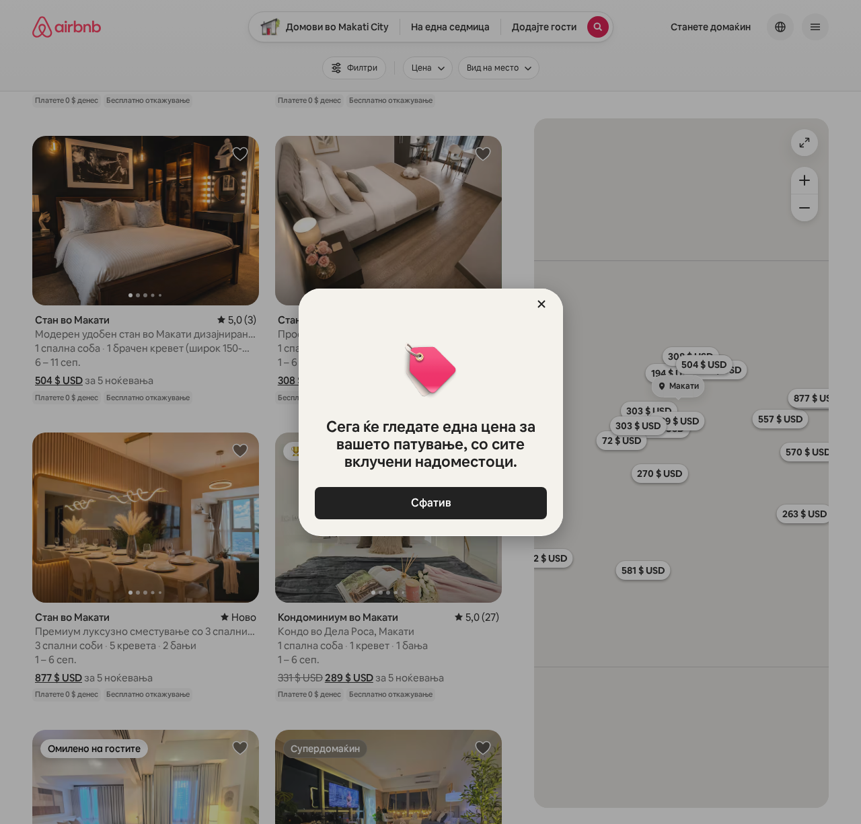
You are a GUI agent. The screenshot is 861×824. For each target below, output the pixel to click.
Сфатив (430, 503)
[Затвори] (541, 304)
